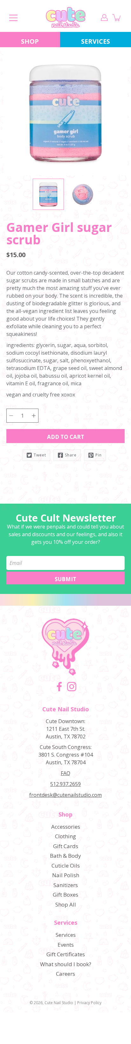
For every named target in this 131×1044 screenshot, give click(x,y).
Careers (65, 973)
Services (65, 923)
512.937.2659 (65, 784)
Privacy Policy (89, 1002)
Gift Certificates (65, 954)
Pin (98, 455)
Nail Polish (65, 875)
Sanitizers (65, 885)
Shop (30, 41)
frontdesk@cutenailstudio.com (65, 794)
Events (66, 944)
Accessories (65, 826)
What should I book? (65, 964)
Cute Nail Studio (59, 1002)
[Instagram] (71, 686)
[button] (17, 246)
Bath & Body (65, 855)
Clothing (65, 836)
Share (71, 455)
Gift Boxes (65, 894)
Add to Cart (65, 437)
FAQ (65, 773)
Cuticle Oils (66, 865)
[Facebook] (59, 686)
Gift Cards (65, 846)
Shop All (65, 904)
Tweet (40, 455)
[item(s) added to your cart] (117, 17)
